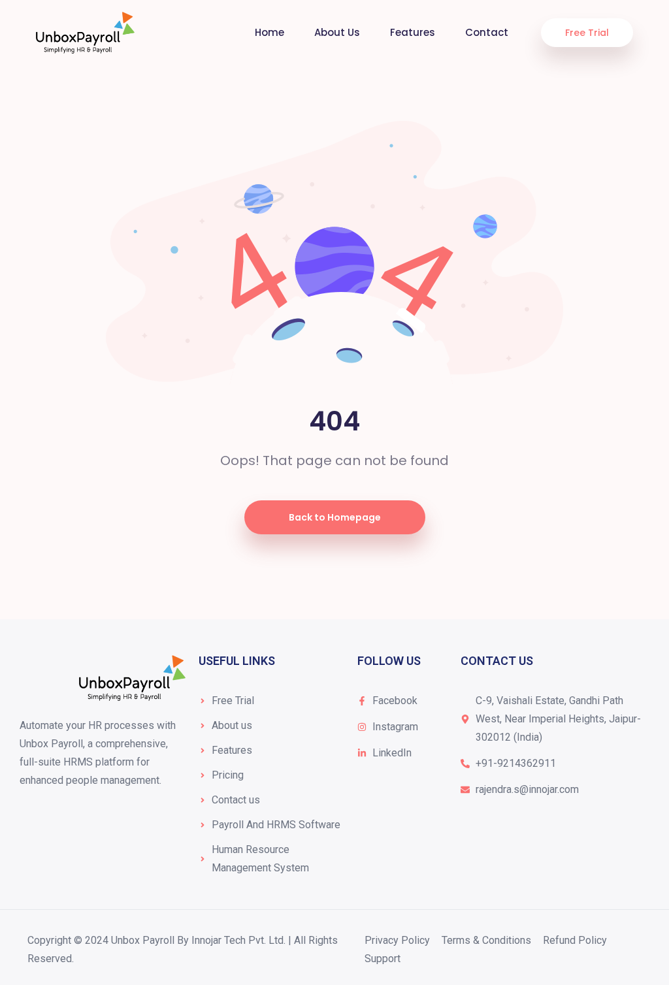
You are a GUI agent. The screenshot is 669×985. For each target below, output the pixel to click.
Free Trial (587, 32)
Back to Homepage (335, 517)
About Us (337, 32)
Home (269, 32)
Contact (486, 32)
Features (412, 32)
